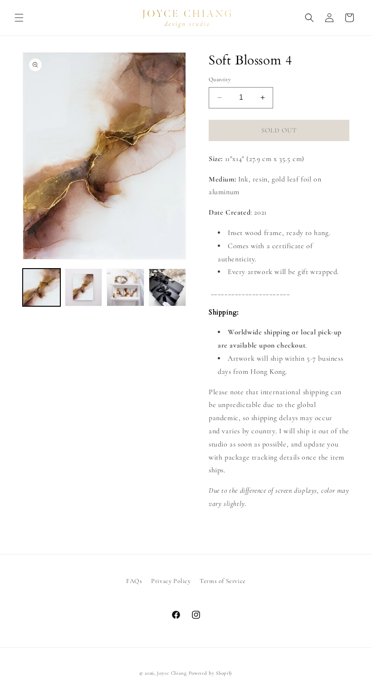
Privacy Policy (171, 581)
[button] (19, 18)
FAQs (134, 581)
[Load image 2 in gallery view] (84, 287)
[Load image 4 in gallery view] (167, 287)
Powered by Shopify (211, 673)
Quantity (220, 79)
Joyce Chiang (171, 673)
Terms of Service (223, 581)
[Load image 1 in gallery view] (41, 287)
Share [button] (227, 531)
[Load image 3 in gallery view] (125, 287)
